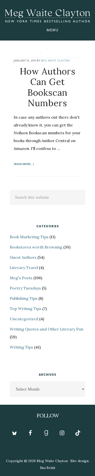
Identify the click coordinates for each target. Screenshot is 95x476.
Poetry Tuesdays (25, 288)
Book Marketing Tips (29, 236)
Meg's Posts (21, 277)
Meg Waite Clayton (47, 15)
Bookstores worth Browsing (36, 247)
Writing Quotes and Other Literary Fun (46, 329)
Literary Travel (24, 267)
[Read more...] (24, 165)
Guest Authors (23, 257)
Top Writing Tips (25, 308)
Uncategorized (24, 318)
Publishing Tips (24, 298)
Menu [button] (52, 30)
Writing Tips (21, 347)
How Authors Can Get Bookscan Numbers (48, 87)
